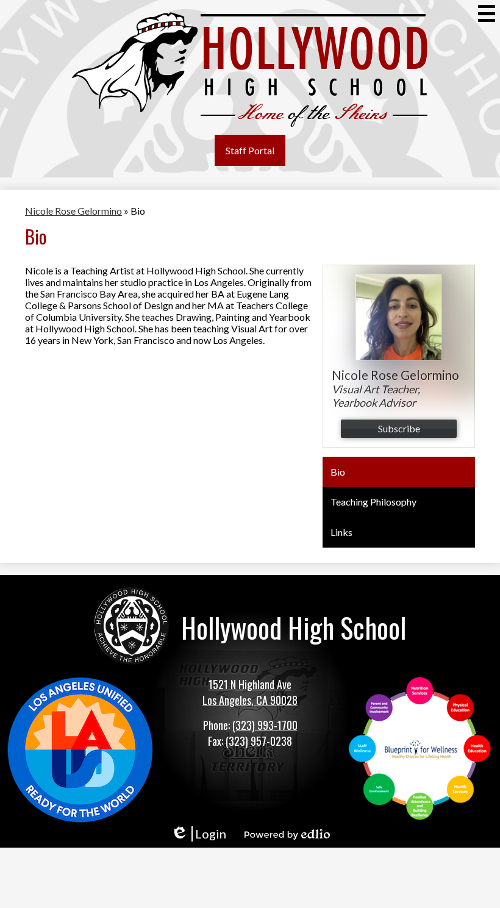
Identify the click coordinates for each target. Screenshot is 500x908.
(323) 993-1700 (265, 725)
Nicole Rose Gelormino (73, 210)
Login (198, 834)
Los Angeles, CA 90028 (250, 700)
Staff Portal (250, 150)
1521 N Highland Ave (250, 684)
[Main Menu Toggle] (486, 13)
